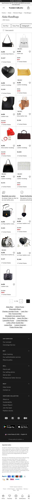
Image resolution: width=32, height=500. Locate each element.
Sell (4, 366)
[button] (28, 8)
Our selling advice (9, 372)
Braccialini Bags (15, 309)
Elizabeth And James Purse (15, 316)
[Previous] (11, 301)
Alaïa (9, 13)
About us (6, 399)
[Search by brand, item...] (4, 8)
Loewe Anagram (20, 325)
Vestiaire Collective (10, 396)
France (4, 489)
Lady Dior (24, 311)
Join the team (7, 408)
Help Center (7, 387)
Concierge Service (9, 345)
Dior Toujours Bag (15, 314)
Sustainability (7, 402)
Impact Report (7, 405)
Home (4, 13)
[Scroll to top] (28, 301)
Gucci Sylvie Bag (9, 318)
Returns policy (7, 360)
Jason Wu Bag (22, 318)
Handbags (27, 13)
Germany (26, 489)
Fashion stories (8, 411)
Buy (4, 351)
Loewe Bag (8, 325)
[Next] (21, 301)
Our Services (8, 339)
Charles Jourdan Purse (10, 311)
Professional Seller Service (12, 378)
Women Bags (17, 13)
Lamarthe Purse (8, 320)
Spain (14, 490)
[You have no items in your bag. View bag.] (28, 8)
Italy (18, 490)
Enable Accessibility (16, 1)
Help (4, 384)
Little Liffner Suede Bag (14, 323)
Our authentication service (12, 357)
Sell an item (7, 375)
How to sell (6, 369)
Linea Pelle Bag (21, 320)
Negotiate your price (8, 196)
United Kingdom (11, 489)
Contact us (6, 390)
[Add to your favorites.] (14, 52)
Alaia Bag (9, 307)
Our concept (7, 342)
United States (19, 489)
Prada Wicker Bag (16, 327)
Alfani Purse (19, 307)
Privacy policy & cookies (15, 439)
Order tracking (8, 354)
